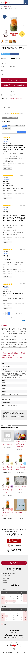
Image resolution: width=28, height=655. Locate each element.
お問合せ (5, 582)
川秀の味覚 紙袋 (7, 444)
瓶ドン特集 (7, 6)
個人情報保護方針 (7, 575)
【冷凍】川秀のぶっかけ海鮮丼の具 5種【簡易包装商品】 (20, 444)
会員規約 (5, 580)
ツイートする (6, 53)
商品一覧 (12, 98)
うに (21, 98)
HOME (2, 6)
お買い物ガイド (14, 563)
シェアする (15, 53)
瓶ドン (17, 98)
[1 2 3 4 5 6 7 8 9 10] (14, 74)
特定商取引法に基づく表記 (9, 573)
